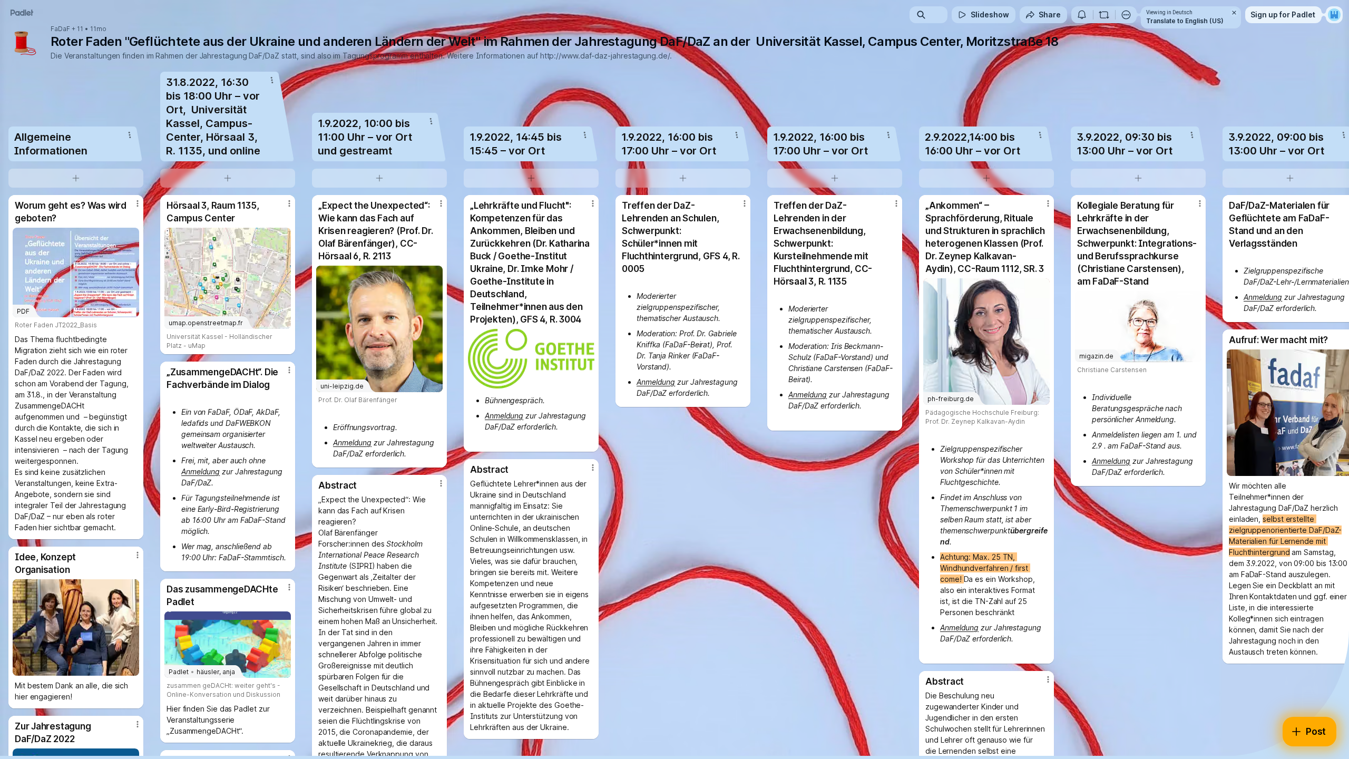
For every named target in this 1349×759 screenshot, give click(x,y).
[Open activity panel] (1081, 14)
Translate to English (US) (1185, 21)
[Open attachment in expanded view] (76, 627)
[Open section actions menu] (129, 135)
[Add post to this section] (75, 178)
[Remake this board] (1104, 14)
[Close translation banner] (1234, 12)
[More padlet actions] (1126, 14)
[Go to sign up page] (1334, 14)
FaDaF (60, 29)
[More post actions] (137, 203)
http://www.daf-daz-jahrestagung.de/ (605, 55)
